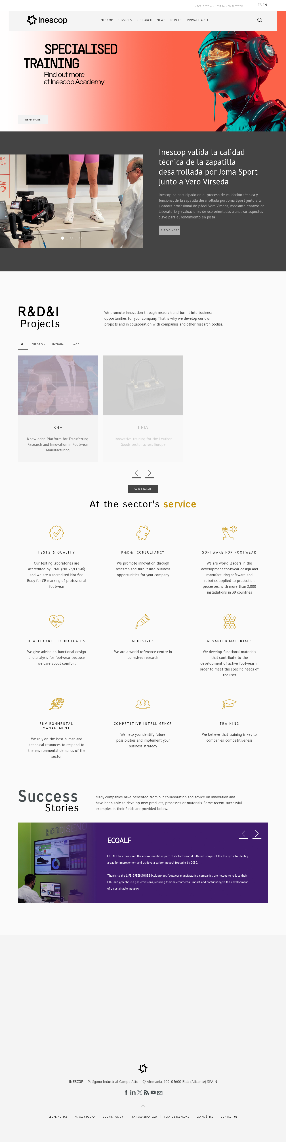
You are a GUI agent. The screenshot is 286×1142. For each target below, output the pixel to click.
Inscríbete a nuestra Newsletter (218, 6)
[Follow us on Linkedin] (133, 1092)
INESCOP (106, 20)
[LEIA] (143, 408)
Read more (171, 240)
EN (265, 4)
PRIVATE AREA (198, 20)
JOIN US (176, 20)
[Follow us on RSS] (146, 1092)
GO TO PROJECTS (143, 489)
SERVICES (125, 20)
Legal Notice (57, 1116)
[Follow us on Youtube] (153, 1092)
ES (260, 4)
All (23, 344)
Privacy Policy (85, 1116)
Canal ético (205, 1116)
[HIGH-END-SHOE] (228, 408)
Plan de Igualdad (176, 1116)
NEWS (161, 20)
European (39, 344)
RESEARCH (144, 20)
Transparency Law (143, 1116)
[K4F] (58, 408)
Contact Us (229, 1116)
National (58, 344)
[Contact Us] (159, 1092)
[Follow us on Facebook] (126, 1092)
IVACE (75, 344)
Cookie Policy (113, 1116)
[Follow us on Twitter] (139, 1092)
